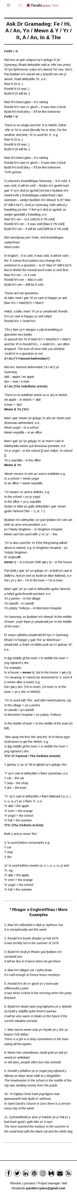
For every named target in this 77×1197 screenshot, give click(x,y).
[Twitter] (17, 1173)
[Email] (59, 1173)
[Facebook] (8, 1173)
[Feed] (68, 1173)
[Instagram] (42, 1173)
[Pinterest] (34, 1173)
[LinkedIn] (25, 1173)
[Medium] (51, 1173)
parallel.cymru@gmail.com (45, 1188)
